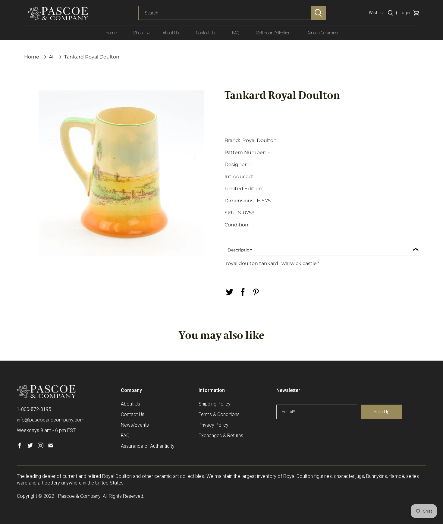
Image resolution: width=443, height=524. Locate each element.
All (52, 57)
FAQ (236, 32)
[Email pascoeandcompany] (51, 447)
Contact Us (205, 32)
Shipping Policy (215, 404)
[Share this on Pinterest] (256, 292)
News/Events (135, 425)
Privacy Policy (213, 425)
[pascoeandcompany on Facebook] (20, 447)
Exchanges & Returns (221, 435)
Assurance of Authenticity (147, 446)
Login (405, 12)
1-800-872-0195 (34, 409)
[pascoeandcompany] (58, 13)
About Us (171, 32)
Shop (138, 32)
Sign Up (382, 412)
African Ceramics (322, 32)
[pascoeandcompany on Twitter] (30, 447)
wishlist (376, 12)
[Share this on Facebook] (242, 292)
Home (111, 32)
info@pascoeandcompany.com (50, 420)
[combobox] (229, 13)
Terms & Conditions (219, 414)
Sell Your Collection (273, 32)
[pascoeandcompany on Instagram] (40, 447)
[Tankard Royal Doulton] (121, 173)
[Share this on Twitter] (229, 292)
